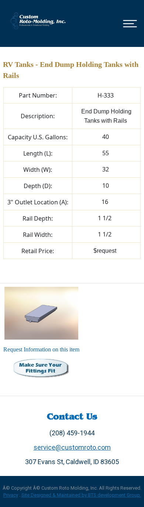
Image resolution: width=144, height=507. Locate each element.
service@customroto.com (72, 447)
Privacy (10, 495)
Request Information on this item (41, 349)
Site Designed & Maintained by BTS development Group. (81, 495)
